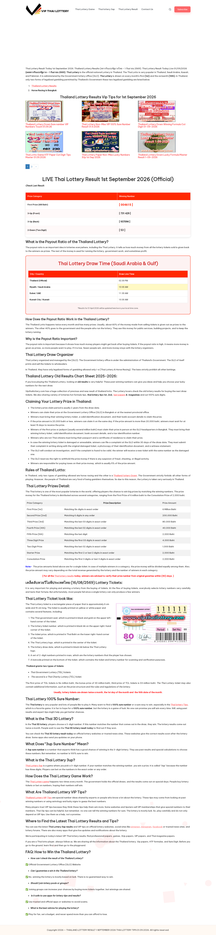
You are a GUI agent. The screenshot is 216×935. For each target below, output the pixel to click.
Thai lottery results (64, 576)
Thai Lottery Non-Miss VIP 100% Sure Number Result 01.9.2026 (106, 125)
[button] (182, 9)
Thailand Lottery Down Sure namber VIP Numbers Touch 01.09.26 (47, 125)
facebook (157, 826)
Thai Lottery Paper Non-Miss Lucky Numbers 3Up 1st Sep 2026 (106, 156)
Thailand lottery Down (125, 475)
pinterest (135, 826)
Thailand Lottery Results (44, 85)
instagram (146, 826)
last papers (119, 394)
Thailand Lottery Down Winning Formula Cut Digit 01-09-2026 (162, 125)
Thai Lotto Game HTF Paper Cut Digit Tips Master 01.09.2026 (48, 156)
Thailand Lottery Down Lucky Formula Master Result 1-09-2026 (162, 156)
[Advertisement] (44, 48)
